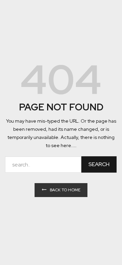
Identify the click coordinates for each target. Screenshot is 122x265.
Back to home (65, 190)
